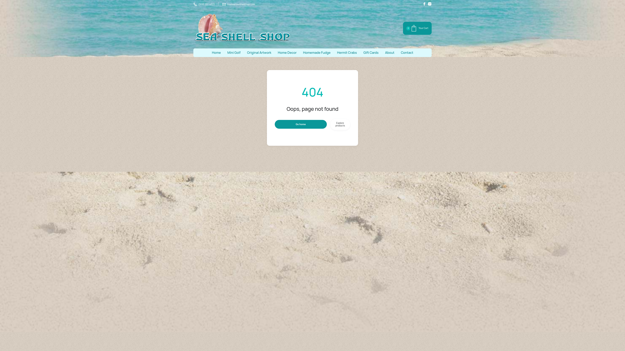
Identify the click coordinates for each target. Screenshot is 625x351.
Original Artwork (259, 53)
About (389, 53)
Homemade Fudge (317, 53)
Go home (301, 124)
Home (216, 53)
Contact (407, 53)
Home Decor (287, 53)
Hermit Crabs (347, 53)
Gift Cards (371, 53)
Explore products (340, 124)
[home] (242, 28)
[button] (417, 28)
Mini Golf (234, 53)
